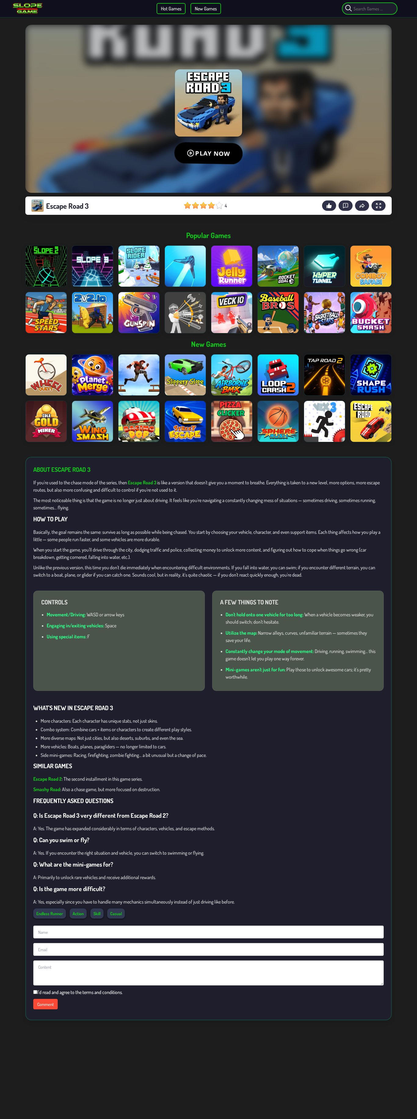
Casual (116, 913)
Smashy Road (46, 789)
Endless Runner (49, 913)
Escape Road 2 (47, 778)
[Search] (348, 8)
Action (78, 913)
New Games (206, 8)
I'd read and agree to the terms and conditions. (80, 992)
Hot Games (171, 8)
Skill (96, 913)
